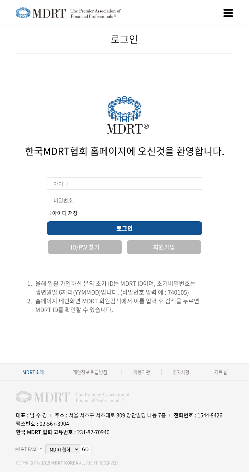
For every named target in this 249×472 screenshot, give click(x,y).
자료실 (220, 372)
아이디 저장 (64, 213)
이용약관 (141, 372)
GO (85, 449)
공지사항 (180, 372)
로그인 (124, 228)
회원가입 (164, 247)
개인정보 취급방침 (90, 372)
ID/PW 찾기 (85, 247)
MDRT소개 (33, 372)
